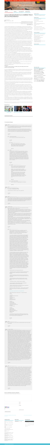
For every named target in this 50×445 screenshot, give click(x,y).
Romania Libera (39, 79)
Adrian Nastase (39, 68)
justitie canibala (22, 102)
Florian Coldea (42, 73)
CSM (41, 71)
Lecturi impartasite (21, 11)
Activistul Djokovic (36, 39)
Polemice (16, 11)
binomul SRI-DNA (37, 70)
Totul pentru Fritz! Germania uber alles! (38, 21)
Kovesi (42, 75)
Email (20, 403)
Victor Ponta (41, 81)
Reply (8, 227)
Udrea (36, 81)
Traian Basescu (41, 80)
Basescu (41, 69)
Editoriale (9, 11)
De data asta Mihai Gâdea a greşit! (38, 35)
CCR (43, 70)
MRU (37, 78)
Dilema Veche (39, 72)
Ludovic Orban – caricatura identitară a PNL (9, 112)
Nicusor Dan (39, 78)
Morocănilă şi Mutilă (7, 428)
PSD (37, 79)
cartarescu (42, 70)
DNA (43, 72)
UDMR (34, 81)
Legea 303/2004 (28, 102)
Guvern (11, 102)
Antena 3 (37, 69)
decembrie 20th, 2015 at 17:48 (16, 164)
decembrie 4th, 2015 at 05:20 (13, 321)
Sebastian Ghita (43, 79)
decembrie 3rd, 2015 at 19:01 (16, 329)
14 (25, 424)
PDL (41, 78)
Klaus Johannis (39, 75)
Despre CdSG (15, 0)
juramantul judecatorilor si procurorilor (16, 102)
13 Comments (16, 17)
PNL (44, 78)
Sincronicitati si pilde (36, 36)
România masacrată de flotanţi (37, 37)
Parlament (31, 102)
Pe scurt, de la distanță (36, 38)
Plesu (42, 78)
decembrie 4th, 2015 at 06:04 (16, 206)
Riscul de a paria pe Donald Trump (38, 26)
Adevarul (35, 68)
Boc (40, 70)
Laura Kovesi (25, 102)
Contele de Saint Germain (7, 17)
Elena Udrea (8, 102)
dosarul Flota (6, 102)
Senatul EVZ (35, 80)
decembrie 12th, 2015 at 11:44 (13, 124)
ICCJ (37, 74)
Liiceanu (37, 76)
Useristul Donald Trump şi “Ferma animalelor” (39, 27)
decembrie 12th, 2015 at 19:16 (16, 142)
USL (37, 81)
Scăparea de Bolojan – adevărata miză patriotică (39, 28)
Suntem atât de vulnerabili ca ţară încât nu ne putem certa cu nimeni (18, 112)
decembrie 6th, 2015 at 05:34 (13, 196)
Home (6, 0)
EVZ (39, 73)
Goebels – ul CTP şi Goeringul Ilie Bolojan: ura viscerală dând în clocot (39, 24)
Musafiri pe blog (27, 11)
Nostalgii (35, 25)
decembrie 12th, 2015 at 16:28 (20, 136)
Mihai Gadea (39, 76)
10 (29, 423)
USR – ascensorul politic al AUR (9, 421)
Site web (20, 405)
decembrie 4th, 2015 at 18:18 (14, 229)
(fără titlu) (35, 22)
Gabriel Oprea (35, 74)
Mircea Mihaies (39, 77)
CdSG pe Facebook (21, 0)
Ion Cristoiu (39, 74)
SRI (37, 80)
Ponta (35, 79)
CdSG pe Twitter (28, 0)
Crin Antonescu (37, 71)
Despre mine (10, 0)
